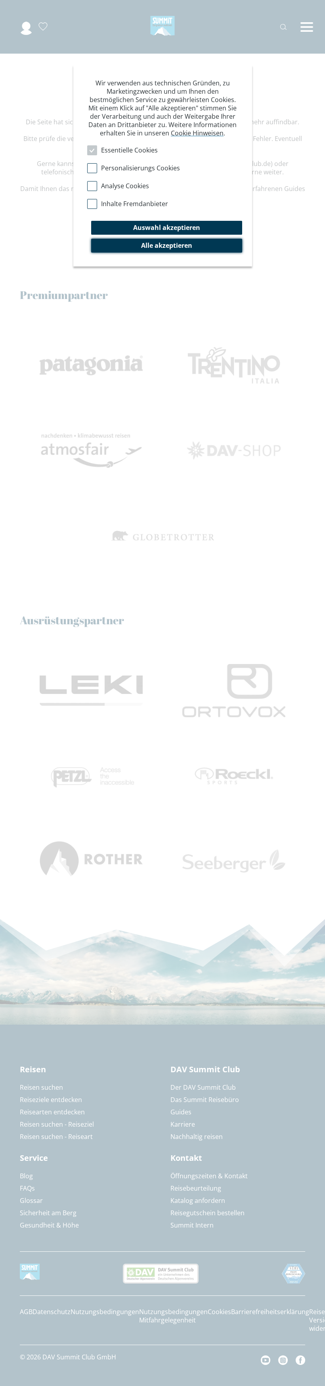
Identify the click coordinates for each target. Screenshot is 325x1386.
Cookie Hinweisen (197, 133)
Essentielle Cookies (129, 150)
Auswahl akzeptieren (166, 227)
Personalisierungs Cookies (140, 168)
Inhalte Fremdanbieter (134, 203)
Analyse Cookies (125, 185)
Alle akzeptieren (166, 245)
